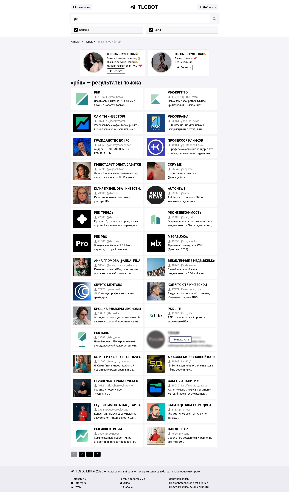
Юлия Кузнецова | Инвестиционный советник (133, 188)
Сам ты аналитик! (183, 381)
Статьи (78, 487)
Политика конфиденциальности (189, 487)
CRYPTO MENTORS (108, 285)
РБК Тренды (104, 213)
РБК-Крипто (178, 92)
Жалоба (128, 487)
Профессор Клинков (185, 140)
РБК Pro (100, 237)
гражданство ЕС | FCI (112, 140)
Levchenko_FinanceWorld (116, 381)
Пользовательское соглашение (188, 482)
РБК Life (174, 309)
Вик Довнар (178, 429)
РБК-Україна (178, 116)
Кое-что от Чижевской (187, 285)
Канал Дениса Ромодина (189, 405)
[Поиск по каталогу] (214, 18)
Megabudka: (178, 237)
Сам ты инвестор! (109, 116)
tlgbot (148, 7)
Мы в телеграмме (134, 478)
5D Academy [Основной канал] (193, 357)
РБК (97, 92)
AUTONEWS (176, 188)
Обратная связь (179, 478)
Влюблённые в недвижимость (194, 261)
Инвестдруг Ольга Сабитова (118, 164)
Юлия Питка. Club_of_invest (118, 357)
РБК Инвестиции (108, 429)
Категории (80, 482)
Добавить (80, 478)
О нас (126, 482)
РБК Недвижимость (185, 213)
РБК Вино (101, 333)
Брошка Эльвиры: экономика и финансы (129, 309)
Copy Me (175, 164)
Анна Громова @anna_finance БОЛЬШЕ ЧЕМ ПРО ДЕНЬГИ (141, 261)
